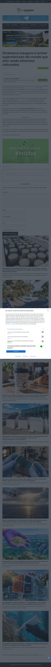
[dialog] (25, 333)
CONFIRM (15, 351)
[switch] (42, 332)
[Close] (48, 311)
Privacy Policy (33, 356)
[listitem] (25, 329)
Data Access (25, 356)
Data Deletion (18, 356)
